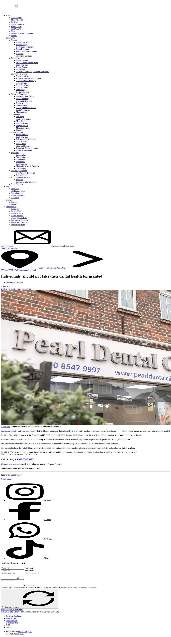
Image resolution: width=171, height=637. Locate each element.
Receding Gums (22, 92)
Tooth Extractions (23, 49)
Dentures (19, 54)
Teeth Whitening (22, 99)
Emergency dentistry (9, 431)
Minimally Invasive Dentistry (27, 166)
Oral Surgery (21, 168)
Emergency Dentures (19, 220)
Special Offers (16, 193)
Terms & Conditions (14, 616)
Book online (6, 609)
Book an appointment (22, 289)
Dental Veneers (22, 103)
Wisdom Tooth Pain (19, 218)
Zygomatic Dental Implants (27, 148)
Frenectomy (20, 90)
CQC (8, 627)
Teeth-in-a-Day (22, 65)
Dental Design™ (25, 631)
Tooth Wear (20, 69)
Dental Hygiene (22, 76)
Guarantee (15, 198)
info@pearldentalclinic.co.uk (25, 270)
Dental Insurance (17, 195)
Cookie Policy (11, 620)
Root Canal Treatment (24, 47)
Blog (13, 31)
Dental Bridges (22, 67)
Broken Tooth (16, 211)
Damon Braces (22, 123)
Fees (8, 186)
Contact (9, 200)
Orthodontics (16, 114)
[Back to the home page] (14, 11)
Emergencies (11, 207)
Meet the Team (17, 20)
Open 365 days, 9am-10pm (52, 268)
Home (3, 427)
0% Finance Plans (18, 191)
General (14, 40)
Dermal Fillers (21, 175)
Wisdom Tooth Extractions (26, 51)
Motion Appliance (23, 128)
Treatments (10, 38)
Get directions (6, 479)
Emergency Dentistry (14, 282)
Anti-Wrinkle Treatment (25, 173)
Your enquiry (29, 585)
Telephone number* (32, 573)
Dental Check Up (23, 42)
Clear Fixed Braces (23, 119)
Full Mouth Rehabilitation (26, 139)
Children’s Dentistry (24, 56)
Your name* (29, 568)
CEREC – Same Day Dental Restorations (32, 72)
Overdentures (21, 141)
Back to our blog (7, 289)
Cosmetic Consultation (25, 96)
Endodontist (21, 155)
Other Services (17, 184)
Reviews (14, 22)
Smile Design (21, 105)
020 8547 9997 (7, 246)
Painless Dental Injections (26, 182)
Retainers (19, 130)
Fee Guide (15, 189)
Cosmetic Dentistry (18, 94)
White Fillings (21, 45)
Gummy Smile (22, 87)
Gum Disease (21, 83)
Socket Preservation (24, 150)
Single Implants (22, 135)
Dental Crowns (22, 60)
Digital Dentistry (17, 24)
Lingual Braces (22, 126)
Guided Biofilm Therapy (26, 81)
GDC (8, 625)
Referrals (14, 202)
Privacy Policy (12, 618)
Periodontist (20, 162)
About (8, 15)
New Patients (16, 18)
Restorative (15, 58)
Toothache (15, 209)
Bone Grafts (21, 144)
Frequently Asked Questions (22, 33)
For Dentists (16, 29)
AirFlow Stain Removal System (28, 78)
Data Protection (12, 623)
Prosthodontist (21, 164)
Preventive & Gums (19, 74)
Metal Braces (21, 121)
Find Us (14, 36)
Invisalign (20, 117)
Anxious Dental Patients (20, 177)
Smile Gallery (16, 27)
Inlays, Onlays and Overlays (27, 63)
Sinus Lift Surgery (23, 146)
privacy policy (91, 587)
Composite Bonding (24, 101)
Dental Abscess (17, 216)
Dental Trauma (17, 213)
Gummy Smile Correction (26, 108)
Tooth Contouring (23, 110)
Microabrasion (21, 112)
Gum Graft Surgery (23, 85)
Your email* (29, 571)
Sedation (19, 180)
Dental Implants (17, 132)
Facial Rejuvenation (19, 171)
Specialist (15, 153)
